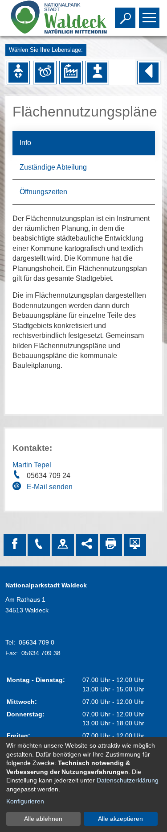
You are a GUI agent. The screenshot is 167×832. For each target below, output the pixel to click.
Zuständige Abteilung (53, 167)
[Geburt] (18, 72)
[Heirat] (44, 72)
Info (25, 142)
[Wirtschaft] (71, 72)
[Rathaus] (63, 545)
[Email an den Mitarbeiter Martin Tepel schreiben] (17, 487)
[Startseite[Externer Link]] (50, 18)
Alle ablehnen (43, 818)
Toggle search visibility (123, 17)
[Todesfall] (97, 72)
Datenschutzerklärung (128, 780)
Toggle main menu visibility (147, 17)
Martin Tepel (31, 465)
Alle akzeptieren (120, 818)
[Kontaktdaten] (39, 545)
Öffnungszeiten (43, 192)
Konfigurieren (25, 801)
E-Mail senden (50, 487)
